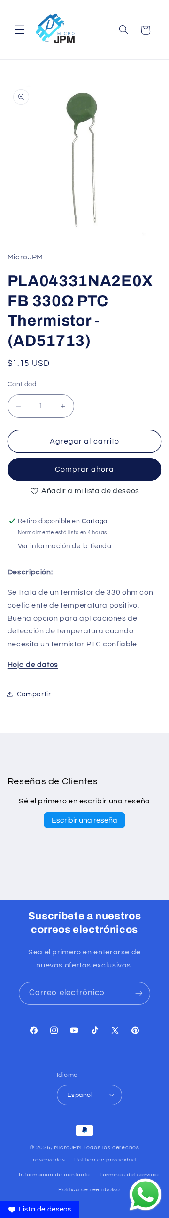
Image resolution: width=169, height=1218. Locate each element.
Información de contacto (54, 1174)
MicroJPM (68, 1147)
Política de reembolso (89, 1189)
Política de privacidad (105, 1159)
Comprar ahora (85, 469)
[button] (20, 30)
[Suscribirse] (139, 993)
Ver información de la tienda (65, 546)
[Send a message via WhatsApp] (145, 1194)
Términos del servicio (129, 1174)
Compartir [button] (34, 694)
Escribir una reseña (84, 820)
